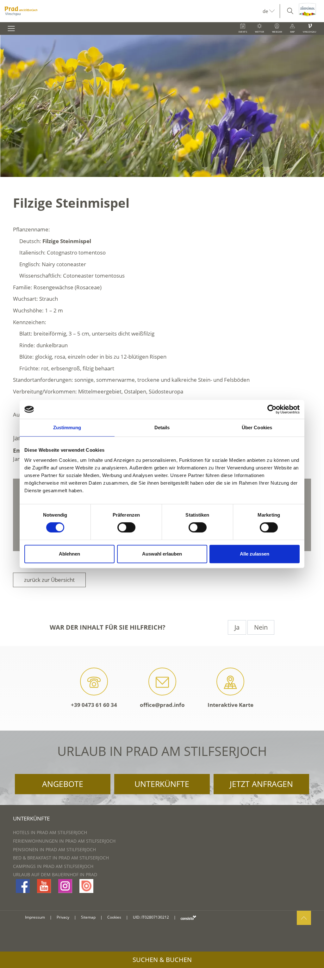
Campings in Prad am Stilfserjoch (53, 866)
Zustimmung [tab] (67, 427)
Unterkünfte (161, 783)
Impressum (35, 917)
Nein (261, 627)
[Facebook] (23, 886)
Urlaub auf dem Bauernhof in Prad (55, 874)
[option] (162, 106)
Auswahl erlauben (162, 553)
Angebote (62, 783)
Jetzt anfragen (261, 783)
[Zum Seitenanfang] (304, 918)
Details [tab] (162, 427)
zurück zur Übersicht (49, 579)
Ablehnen (69, 553)
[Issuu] (86, 886)
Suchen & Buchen (162, 959)
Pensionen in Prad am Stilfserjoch (54, 849)
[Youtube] (44, 886)
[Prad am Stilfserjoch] (131, 11)
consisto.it (188, 918)
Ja (237, 627)
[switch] (126, 527)
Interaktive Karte (230, 704)
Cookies (114, 917)
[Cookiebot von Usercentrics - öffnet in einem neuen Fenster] (272, 409)
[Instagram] (65, 886)
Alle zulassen (254, 553)
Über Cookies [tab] (257, 427)
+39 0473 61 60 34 (94, 704)
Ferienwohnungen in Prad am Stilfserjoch (64, 841)
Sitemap (88, 917)
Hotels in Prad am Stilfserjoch (50, 832)
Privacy (63, 917)
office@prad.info (162, 704)
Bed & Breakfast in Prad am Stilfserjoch (61, 858)
